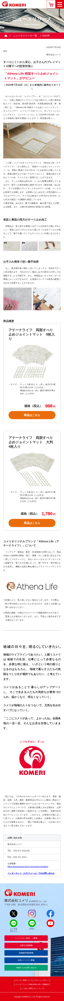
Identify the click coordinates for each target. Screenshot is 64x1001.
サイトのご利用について (23, 980)
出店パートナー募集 (26, 960)
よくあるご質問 (26, 988)
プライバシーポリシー (41, 980)
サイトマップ (38, 988)
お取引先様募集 (26, 945)
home (6, 35)
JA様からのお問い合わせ (26, 968)
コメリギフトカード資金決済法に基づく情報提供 (32, 984)
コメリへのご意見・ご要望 (26, 938)
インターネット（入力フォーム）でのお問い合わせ (31, 873)
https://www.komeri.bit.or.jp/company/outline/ (28, 866)
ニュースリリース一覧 (25, 35)
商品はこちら (32, 415)
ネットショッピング (51, 4)
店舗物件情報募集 (26, 953)
